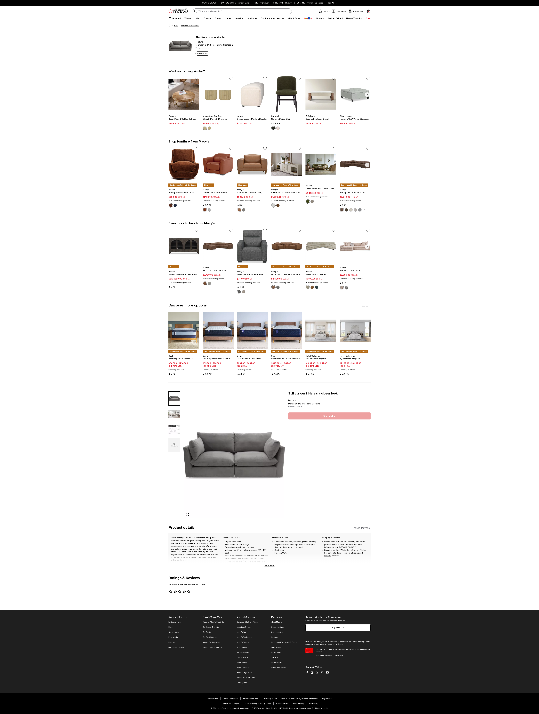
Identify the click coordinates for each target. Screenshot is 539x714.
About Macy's (276, 622)
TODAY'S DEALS (209, 3)
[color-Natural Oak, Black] (209, 128)
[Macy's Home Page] (178, 11)
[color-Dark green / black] (273, 128)
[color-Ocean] (175, 205)
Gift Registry (242, 683)
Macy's (199, 41)
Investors (274, 637)
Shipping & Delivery (176, 647)
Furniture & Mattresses (190, 26)
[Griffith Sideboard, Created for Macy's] (183, 246)
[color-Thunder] (243, 210)
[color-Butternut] (205, 283)
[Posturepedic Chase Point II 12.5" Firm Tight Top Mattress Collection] (218, 330)
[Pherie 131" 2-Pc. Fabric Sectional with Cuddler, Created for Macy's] (355, 246)
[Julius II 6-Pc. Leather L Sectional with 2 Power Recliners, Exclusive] (320, 246)
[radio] (205, 128)
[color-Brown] (278, 205)
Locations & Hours (244, 627)
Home (176, 26)
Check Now (338, 655)
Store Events (242, 662)
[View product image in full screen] (187, 514)
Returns (327, 556)
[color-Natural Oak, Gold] (205, 128)
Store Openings (243, 668)
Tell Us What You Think (246, 678)
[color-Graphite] (346, 287)
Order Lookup (173, 632)
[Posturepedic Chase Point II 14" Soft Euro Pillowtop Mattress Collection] (286, 330)
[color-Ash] (355, 210)
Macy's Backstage (244, 637)
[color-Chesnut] (342, 210)
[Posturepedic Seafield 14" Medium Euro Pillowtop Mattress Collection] (183, 330)
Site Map (274, 657)
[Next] (367, 94)
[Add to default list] (196, 78)
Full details (202, 53)
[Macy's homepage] (169, 25)
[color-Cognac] (312, 287)
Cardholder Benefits (211, 627)
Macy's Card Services (211, 642)
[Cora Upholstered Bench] (320, 94)
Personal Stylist (243, 652)
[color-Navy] (316, 287)
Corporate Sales (277, 627)
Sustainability (276, 662)
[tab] (174, 398)
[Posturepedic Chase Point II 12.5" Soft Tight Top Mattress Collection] (252, 330)
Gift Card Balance (210, 637)
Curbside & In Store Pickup (247, 622)
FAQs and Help (174, 622)
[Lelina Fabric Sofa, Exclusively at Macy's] (320, 164)
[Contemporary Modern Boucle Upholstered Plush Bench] (252, 94)
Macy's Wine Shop (244, 647)
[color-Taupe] (346, 210)
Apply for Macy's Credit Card (214, 622)
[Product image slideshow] (234, 454)
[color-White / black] (278, 128)
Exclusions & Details (324, 655)
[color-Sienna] (170, 205)
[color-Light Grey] (360, 210)
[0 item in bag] (369, 11)
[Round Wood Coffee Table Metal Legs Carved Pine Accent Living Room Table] (183, 94)
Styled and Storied (278, 668)
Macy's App (241, 632)
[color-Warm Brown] (205, 210)
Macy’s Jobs (276, 647)
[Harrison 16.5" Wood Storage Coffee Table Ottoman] (355, 94)
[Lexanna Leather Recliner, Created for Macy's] (218, 164)
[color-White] (273, 205)
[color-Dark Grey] (239, 291)
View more (270, 565)
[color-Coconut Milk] (351, 210)
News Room (276, 652)
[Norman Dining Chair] (286, 94)
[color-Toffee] (239, 210)
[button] (226, 454)
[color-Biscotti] (312, 201)
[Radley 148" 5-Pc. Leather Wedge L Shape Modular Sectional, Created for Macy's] (355, 164)
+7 (364, 210)
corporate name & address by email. (313, 708)
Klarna (170, 627)
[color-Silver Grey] (209, 210)
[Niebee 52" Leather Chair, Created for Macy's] (252, 164)
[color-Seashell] (307, 287)
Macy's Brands (243, 642)
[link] (183, 120)
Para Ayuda (173, 637)
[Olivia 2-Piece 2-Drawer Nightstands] (218, 94)
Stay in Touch (242, 657)
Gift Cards (207, 632)
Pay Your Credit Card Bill (212, 647)
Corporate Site (277, 632)
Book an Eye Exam (244, 673)
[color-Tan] (243, 291)
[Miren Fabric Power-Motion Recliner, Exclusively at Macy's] (252, 246)
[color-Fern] (307, 201)
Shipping (355, 553)
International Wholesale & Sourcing (285, 642)
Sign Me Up (338, 627)
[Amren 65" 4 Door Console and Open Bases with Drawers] (286, 164)
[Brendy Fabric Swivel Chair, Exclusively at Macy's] (183, 164)
